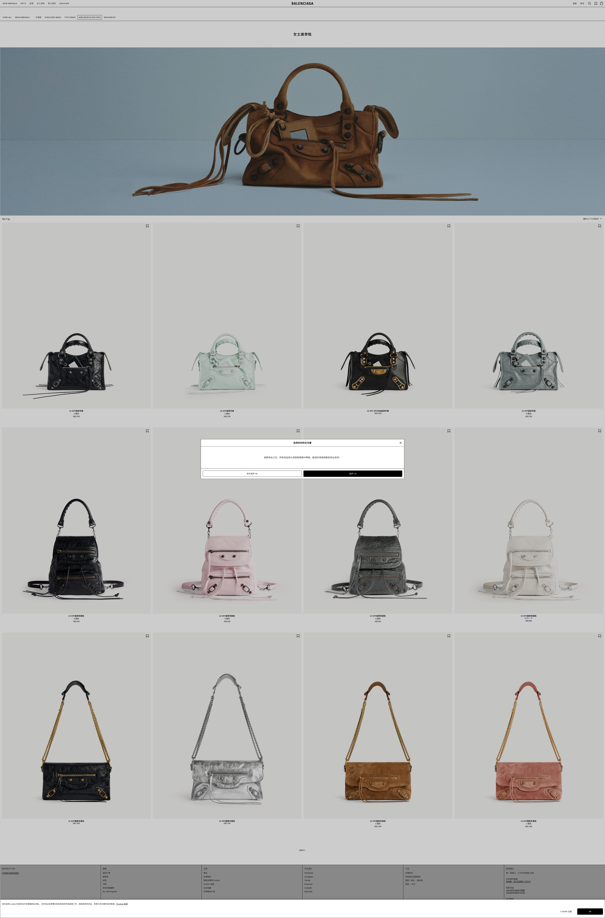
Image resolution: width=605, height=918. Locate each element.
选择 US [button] (352, 473)
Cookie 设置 (566, 911)
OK (590, 911)
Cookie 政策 (122, 904)
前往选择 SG (252, 473)
